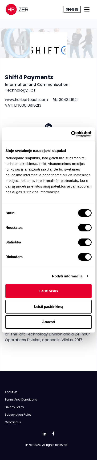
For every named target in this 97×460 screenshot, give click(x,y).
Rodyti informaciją (67, 276)
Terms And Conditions (21, 399)
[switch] (85, 227)
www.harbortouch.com (26, 99)
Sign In (72, 9)
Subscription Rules (18, 415)
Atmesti (48, 322)
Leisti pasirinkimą (48, 307)
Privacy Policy (14, 407)
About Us (11, 392)
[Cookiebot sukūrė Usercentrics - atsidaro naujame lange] (71, 134)
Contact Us (13, 422)
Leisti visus (48, 291)
